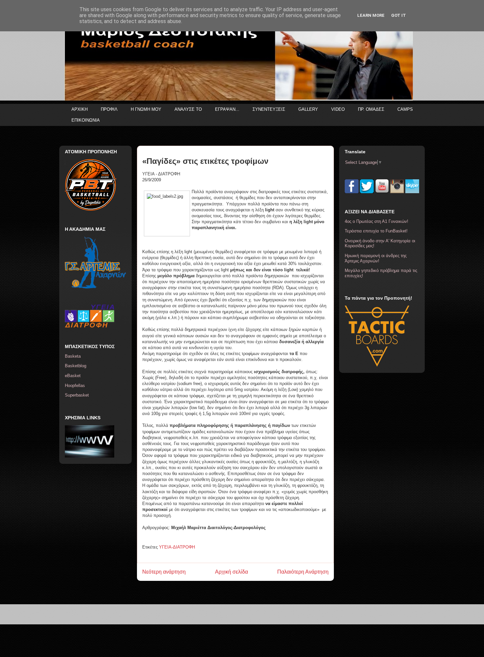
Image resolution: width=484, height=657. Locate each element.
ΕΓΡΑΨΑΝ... (227, 109)
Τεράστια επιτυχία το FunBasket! (376, 230)
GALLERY (308, 109)
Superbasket (77, 395)
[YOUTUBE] (382, 191)
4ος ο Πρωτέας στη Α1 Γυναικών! (376, 221)
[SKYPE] (412, 191)
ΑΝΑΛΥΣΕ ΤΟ (188, 109)
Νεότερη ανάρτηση (164, 572)
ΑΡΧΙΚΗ (79, 109)
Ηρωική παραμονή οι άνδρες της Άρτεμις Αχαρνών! (376, 258)
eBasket (73, 375)
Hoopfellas (75, 385)
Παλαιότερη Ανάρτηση (303, 572)
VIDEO (338, 109)
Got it (398, 15)
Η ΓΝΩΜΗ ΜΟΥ (146, 109)
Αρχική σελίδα (231, 572)
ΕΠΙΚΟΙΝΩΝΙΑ (85, 120)
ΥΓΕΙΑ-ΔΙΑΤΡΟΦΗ (177, 547)
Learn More (371, 15)
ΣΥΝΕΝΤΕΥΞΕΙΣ (269, 109)
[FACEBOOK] (352, 191)
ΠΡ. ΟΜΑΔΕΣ (371, 109)
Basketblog (75, 365)
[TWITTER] (367, 191)
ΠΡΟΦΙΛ (109, 109)
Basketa (73, 356)
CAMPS (405, 109)
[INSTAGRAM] (397, 191)
